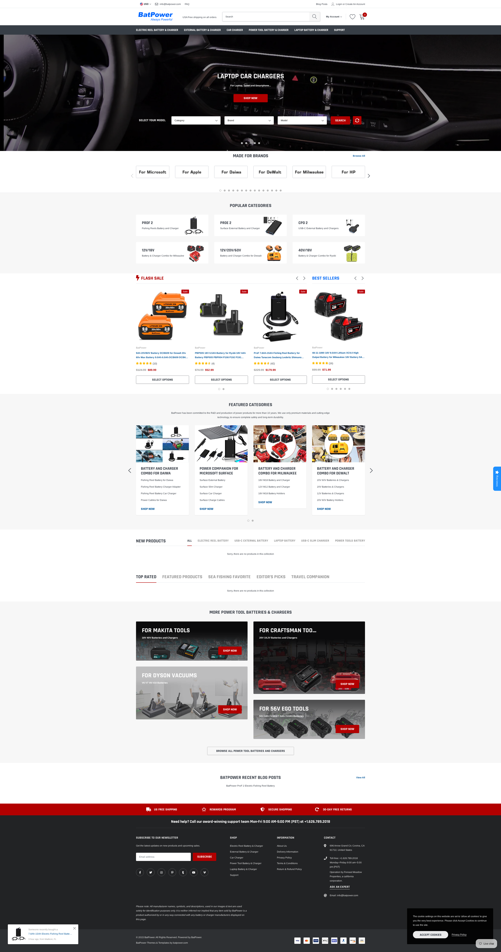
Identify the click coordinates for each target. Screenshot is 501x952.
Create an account (355, 4)
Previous (305, 339)
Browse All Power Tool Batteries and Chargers (250, 751)
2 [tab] (246, 143)
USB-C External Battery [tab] (251, 541)
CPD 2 (303, 222)
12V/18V (148, 250)
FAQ (187, 4)
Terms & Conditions (287, 863)
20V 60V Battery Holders (330, 500)
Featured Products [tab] (182, 577)
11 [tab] (263, 190)
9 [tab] (255, 190)
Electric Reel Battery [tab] (213, 541)
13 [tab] (272, 190)
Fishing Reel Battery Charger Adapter (161, 486)
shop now (230, 651)
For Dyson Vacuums (169, 675)
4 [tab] (255, 143)
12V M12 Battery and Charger (274, 486)
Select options (162, 380)
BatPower (141, 348)
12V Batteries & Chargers (330, 493)
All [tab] (189, 541)
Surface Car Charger (211, 493)
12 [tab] (268, 190)
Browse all (359, 155)
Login (339, 4)
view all (360, 777)
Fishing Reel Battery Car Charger (158, 493)
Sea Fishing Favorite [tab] (229, 577)
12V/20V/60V (230, 250)
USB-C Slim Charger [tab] (315, 541)
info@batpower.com (170, 4)
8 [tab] (250, 190)
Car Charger (235, 30)
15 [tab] (281, 190)
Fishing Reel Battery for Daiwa (157, 480)
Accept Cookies (431, 935)
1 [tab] (242, 143)
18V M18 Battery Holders (271, 493)
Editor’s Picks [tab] (271, 577)
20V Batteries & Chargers (330, 486)
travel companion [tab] (310, 577)
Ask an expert (340, 887)
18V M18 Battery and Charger (274, 480)
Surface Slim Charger (211, 486)
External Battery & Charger (202, 30)
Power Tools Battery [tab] (350, 541)
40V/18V (305, 250)
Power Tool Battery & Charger (268, 30)
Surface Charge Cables (212, 500)
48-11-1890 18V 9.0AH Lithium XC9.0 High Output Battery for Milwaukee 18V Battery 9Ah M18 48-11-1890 (338, 355)
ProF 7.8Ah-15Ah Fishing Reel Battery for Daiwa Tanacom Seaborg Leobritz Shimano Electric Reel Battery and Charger (277, 355)
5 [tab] (259, 143)
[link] (162, 316)
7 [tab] (246, 190)
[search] (314, 16)
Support (339, 30)
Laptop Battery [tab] (284, 541)
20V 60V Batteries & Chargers (333, 480)
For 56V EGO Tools (284, 709)
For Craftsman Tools (288, 630)
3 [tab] (250, 143)
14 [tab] (276, 190)
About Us (282, 846)
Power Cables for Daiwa (154, 500)
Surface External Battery (212, 480)
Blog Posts (321, 4)
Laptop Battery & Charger (311, 30)
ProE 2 (225, 222)
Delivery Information (287, 851)
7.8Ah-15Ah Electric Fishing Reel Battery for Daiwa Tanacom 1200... (50, 933)
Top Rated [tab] (146, 577)
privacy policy (459, 934)
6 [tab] (242, 190)
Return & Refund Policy (289, 869)
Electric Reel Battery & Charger (157, 30)
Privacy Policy (284, 857)
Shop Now (250, 106)
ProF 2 (147, 222)
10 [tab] (259, 190)
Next (371, 339)
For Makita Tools (166, 630)
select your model (152, 120)
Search (340, 120)
